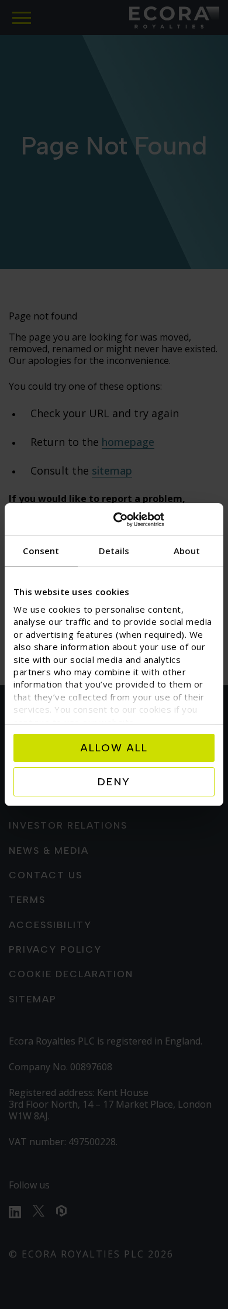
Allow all (114, 747)
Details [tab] (114, 550)
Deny (114, 781)
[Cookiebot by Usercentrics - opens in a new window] (164, 519)
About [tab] (187, 550)
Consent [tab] (41, 550)
